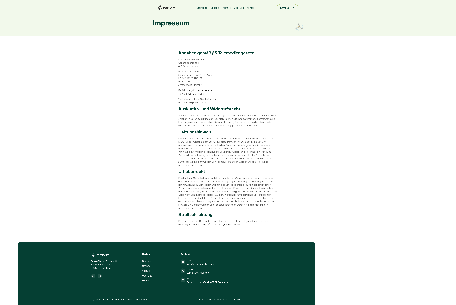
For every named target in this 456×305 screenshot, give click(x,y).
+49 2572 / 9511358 (198, 273)
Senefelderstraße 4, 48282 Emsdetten (208, 282)
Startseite (202, 7)
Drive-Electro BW (104, 299)
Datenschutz (221, 299)
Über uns (239, 7)
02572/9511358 (195, 93)
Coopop (215, 7)
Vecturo (226, 7)
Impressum (205, 299)
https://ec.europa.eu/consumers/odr (221, 224)
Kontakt (251, 7)
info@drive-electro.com (199, 90)
